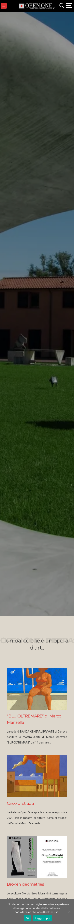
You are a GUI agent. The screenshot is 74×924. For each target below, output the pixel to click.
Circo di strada (20, 803)
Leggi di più (42, 918)
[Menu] (4, 6)
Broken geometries (25, 884)
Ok (27, 918)
